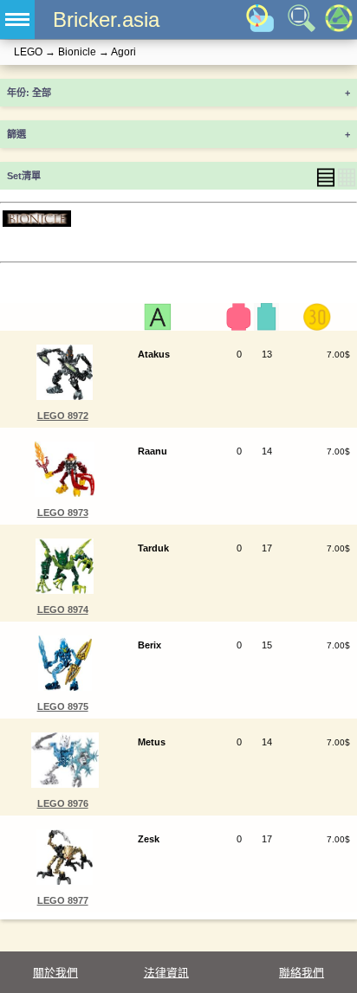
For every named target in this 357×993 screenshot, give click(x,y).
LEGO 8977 (62, 900)
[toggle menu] (17, 19)
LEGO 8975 (62, 706)
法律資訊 (166, 972)
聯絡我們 (301, 972)
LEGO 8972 (62, 415)
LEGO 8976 (62, 803)
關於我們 (55, 972)
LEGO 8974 (62, 609)
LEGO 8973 (62, 512)
